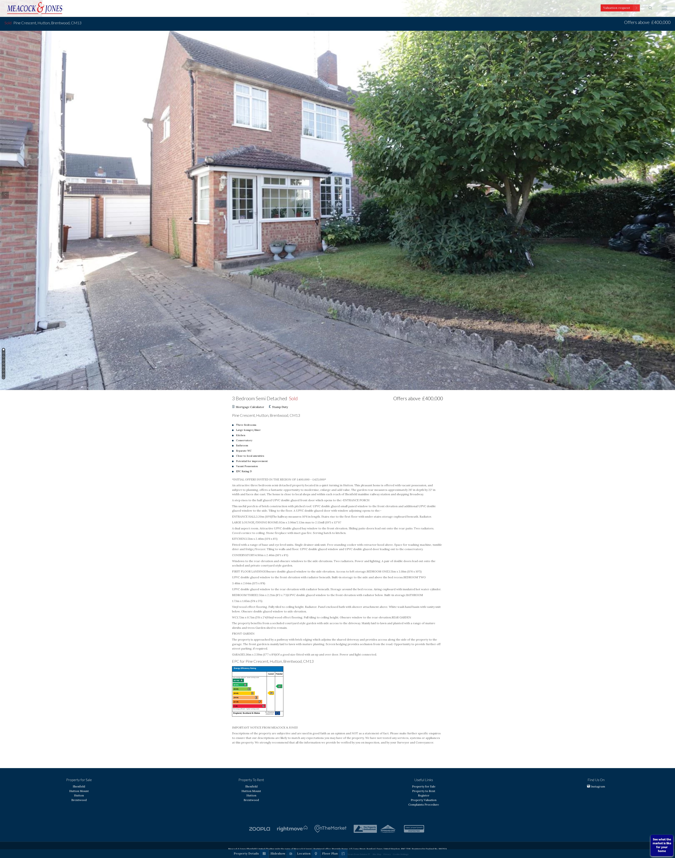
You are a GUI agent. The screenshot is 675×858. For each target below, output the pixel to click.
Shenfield (79, 786)
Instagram (597, 786)
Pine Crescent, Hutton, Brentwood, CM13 (43, 22)
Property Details (246, 853)
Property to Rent (423, 791)
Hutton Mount (79, 791)
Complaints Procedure (423, 804)
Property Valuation (423, 800)
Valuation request (616, 8)
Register (423, 795)
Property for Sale (423, 786)
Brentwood (79, 800)
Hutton (79, 795)
